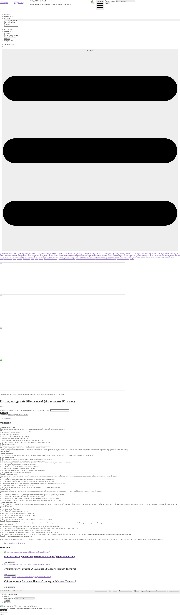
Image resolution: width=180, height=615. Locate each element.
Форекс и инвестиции (55, 257)
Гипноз (115, 255)
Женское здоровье (118, 253)
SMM (132, 259)
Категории (100, 1)
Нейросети (132, 257)
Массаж (157, 257)
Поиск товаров (110, 1)
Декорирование (143, 255)
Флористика (38, 257)
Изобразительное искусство (10, 253)
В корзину (4, 413)
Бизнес (20, 255)
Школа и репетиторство (72, 253)
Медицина (164, 257)
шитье (91, 259)
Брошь (56, 255)
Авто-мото (124, 257)
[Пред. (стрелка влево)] (1, 614)
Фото (45, 257)
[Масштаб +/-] (1, 612)
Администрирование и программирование (104, 257)
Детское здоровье (168, 255)
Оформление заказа (11, 26)
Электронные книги (96, 253)
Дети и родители (156, 255)
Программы (39, 259)
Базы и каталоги (33, 255)
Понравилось (13, 20)
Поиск (107, 3)
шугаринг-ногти (100, 259)
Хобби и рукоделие (82, 257)
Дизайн (120, 255)
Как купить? (8, 16)
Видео (78, 255)
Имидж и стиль (50, 253)
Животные (108, 253)
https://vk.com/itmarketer (17, 543)
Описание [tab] (7, 418)
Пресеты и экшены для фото (54, 259)
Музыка (171, 257)
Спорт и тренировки (139, 253)
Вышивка (97, 255)
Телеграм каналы (101, 591)
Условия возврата (125, 591)
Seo (107, 259)
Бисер (25, 255)
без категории (40, 253)
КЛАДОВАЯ (9, 29)
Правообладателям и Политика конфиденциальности (160, 591)
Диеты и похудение (131, 255)
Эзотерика (85, 253)
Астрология (150, 257)
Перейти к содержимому (19, 2)
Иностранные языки (27, 253)
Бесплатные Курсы (46, 255)
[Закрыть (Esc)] (7, 612)
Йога (32, 259)
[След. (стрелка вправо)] (3, 614)
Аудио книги (140, 257)
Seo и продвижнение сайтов (119, 259)
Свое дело (160, 253)
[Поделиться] (5, 612)
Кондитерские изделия (8, 259)
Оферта (136, 591)
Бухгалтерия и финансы (67, 255)
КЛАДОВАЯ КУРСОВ (38, 1)
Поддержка (113, 591)
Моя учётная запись (11, 594)
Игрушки (60, 253)
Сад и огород (151, 253)
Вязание (104, 255)
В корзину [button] (11, 562)
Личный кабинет (10, 22)
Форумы (66, 257)
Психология (68, 259)
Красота (19, 259)
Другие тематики (27, 257)
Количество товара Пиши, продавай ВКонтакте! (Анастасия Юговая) (24, 410)
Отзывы (7, 24)
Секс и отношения (171, 253)
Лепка (110, 255)
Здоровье (128, 253)
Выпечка (91, 255)
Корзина (7, 18)
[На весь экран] (3, 612)
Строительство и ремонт (9, 255)
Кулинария (26, 259)
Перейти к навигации (4, 2)
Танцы (72, 257)
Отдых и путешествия (81, 259)
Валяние (84, 255)
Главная (7, 14)
